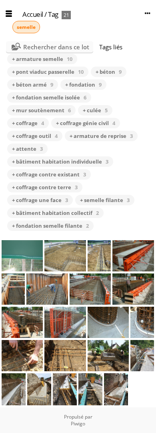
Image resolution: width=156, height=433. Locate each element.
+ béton (109, 71)
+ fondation (83, 84)
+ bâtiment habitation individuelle (60, 161)
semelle (26, 27)
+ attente (27, 148)
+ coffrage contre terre (45, 187)
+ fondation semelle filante (50, 225)
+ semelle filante (105, 200)
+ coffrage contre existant (49, 174)
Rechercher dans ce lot (56, 47)
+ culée (95, 110)
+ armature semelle (42, 59)
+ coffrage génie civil (85, 123)
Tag (53, 14)
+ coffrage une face (40, 200)
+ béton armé (32, 84)
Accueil (32, 14)
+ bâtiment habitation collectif (55, 212)
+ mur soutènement (41, 110)
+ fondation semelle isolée (49, 97)
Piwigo (78, 423)
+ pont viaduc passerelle (48, 71)
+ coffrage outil (35, 136)
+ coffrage (28, 123)
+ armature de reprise (101, 136)
